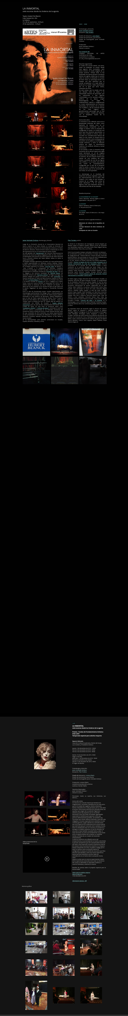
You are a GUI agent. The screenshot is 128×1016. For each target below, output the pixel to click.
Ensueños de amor (52, 271)
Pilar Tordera (89, 32)
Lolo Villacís (95, 36)
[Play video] (47, 859)
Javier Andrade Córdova (94, 779)
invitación (84, 51)
